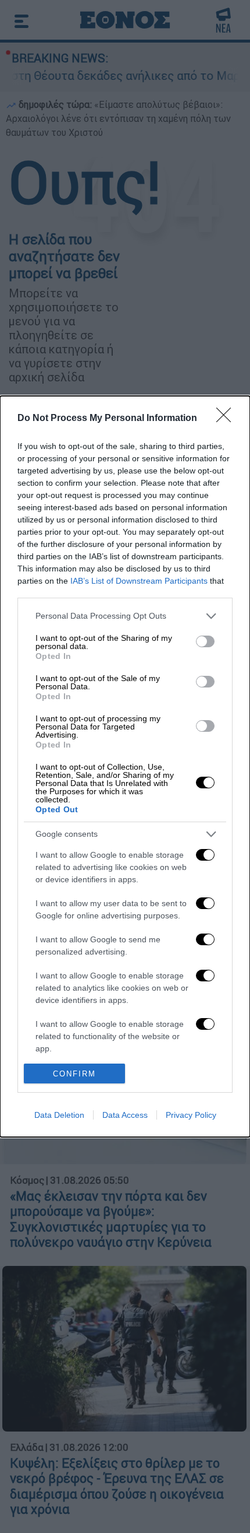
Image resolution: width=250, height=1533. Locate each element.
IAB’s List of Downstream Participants (139, 580)
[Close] (227, 419)
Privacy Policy (191, 1115)
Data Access (125, 1115)
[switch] (205, 641)
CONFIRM (74, 1073)
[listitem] (125, 616)
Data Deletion (59, 1115)
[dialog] (125, 767)
